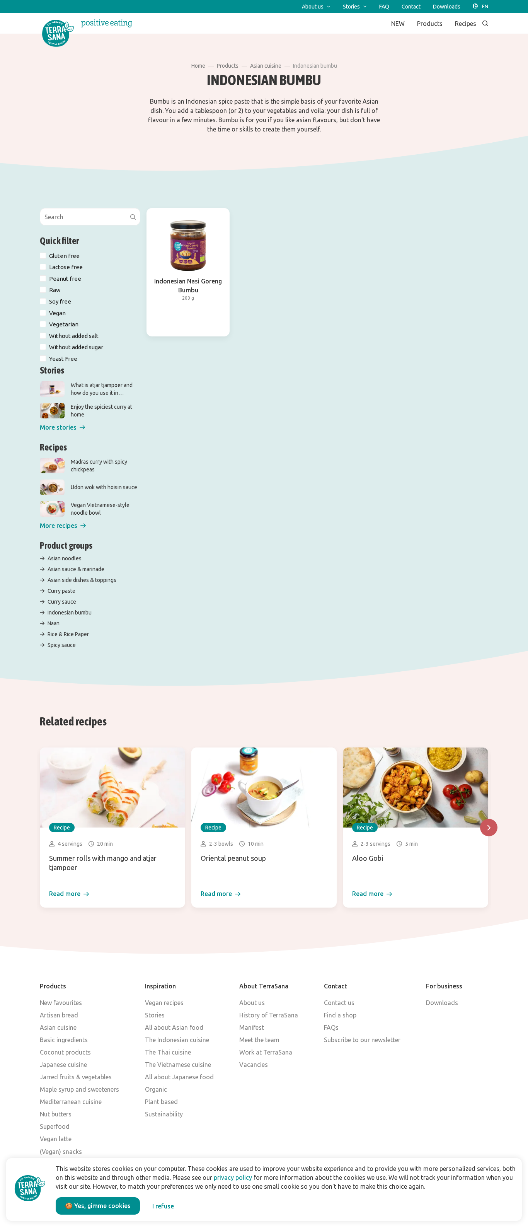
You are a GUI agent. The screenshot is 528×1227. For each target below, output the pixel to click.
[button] (62, 427)
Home (198, 66)
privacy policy (233, 1177)
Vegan (57, 313)
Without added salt (74, 336)
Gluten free (64, 256)
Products (227, 66)
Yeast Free (63, 358)
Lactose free (66, 267)
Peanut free (65, 278)
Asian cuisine (265, 66)
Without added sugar (76, 347)
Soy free (60, 301)
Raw (55, 290)
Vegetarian (63, 324)
